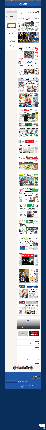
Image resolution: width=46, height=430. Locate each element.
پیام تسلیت (27, 378)
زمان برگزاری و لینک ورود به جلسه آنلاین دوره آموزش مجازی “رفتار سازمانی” (27, 0)
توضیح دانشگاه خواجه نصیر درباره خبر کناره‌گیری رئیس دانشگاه (11, 40)
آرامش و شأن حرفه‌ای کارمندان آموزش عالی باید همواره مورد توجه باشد (11, 41)
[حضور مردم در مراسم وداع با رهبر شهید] (33, 378)
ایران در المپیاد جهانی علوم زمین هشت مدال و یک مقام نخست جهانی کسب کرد (11, 35)
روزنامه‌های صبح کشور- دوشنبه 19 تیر (28, 322)
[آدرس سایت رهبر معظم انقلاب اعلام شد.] (38, 378)
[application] (11, 25)
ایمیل (38, 359)
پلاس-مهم (30, 378)
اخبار (14, 31)
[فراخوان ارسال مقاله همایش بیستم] (38, 376)
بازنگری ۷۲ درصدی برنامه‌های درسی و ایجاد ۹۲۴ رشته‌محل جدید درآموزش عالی (11, 45)
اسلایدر (25, 376)
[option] (28, 322)
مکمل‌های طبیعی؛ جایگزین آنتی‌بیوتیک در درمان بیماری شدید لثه (11, 37)
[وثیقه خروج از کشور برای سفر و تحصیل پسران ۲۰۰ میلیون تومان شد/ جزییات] (33, 376)
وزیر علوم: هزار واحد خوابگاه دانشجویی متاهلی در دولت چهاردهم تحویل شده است (11, 38)
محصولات (30, 377)
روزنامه (37, 11)
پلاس (24, 377)
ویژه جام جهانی (27, 377)
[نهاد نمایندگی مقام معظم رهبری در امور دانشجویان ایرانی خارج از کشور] (23, 4)
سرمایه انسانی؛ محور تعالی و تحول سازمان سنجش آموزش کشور (11, 48)
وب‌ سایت (27, 359)
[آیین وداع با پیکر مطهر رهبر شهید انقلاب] (36, 378)
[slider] (12, 27)
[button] (11, 25)
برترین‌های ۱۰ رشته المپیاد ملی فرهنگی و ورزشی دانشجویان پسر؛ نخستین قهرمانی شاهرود (11, 33)
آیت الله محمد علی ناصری (29, 376)
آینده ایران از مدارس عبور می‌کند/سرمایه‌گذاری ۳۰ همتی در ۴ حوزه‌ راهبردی (11, 46)
